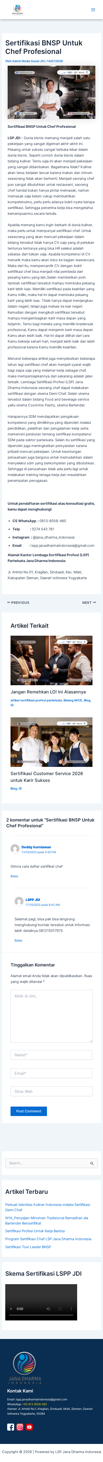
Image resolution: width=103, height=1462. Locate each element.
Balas (14, 876)
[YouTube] (29, 1427)
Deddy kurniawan (36, 847)
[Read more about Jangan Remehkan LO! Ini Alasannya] (51, 660)
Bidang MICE (72, 700)
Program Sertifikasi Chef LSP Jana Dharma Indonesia (48, 1239)
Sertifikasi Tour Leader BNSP (28, 1247)
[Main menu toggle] (93, 10)
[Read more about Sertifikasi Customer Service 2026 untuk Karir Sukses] (51, 742)
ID (12, 705)
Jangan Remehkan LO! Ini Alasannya (48, 691)
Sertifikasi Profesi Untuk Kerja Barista (35, 1231)
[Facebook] (10, 1427)
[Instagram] (20, 1427)
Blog (87, 700)
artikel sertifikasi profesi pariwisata (36, 700)
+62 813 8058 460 (34, 1404)
